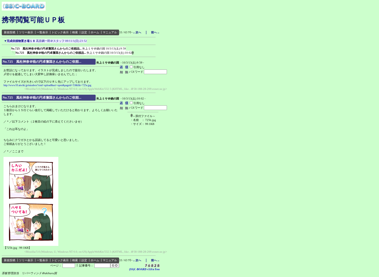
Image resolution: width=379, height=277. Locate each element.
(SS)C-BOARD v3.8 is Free (144, 269)
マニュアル (110, 32)
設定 (84, 32)
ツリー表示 (26, 32)
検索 (75, 32)
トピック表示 (60, 32)
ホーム (95, 32)
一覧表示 (42, 32)
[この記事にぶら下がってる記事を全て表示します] (9, 47)
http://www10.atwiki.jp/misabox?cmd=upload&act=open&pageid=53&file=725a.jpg (47, 85)
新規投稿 (9, 32)
